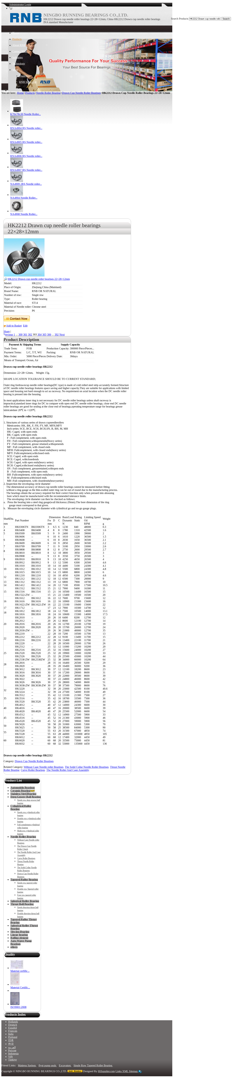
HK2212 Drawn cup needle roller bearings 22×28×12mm (39, 279)
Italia (10, 1034)
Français (12, 1030)
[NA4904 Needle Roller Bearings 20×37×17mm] (16, 194)
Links (118, 1071)
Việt (10, 1056)
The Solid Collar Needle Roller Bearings (87, 767)
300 (20, 334)
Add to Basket (14, 325)
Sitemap (133, 1071)
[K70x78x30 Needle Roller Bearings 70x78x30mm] (16, 111)
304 (40, 334)
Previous (8, 334)
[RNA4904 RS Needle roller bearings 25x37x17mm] (16, 125)
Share (7, 331)
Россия (12, 1050)
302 (30, 334)
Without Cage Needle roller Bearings (43, 767)
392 (57, 334)
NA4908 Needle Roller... (23, 214)
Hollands (13, 1021)
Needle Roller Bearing (48, 92)
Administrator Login (20, 4)
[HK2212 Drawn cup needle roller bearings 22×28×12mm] (24, 275)
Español (12, 1027)
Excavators (65, 1065)
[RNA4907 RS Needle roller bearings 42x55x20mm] (16, 167)
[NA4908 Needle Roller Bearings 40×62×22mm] (16, 211)
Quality (9, 954)
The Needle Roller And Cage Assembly (67, 770)
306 (49, 334)
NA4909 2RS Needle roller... (26, 184)
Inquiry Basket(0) (22, 8)
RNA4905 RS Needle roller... (26, 142)
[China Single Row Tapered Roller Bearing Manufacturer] (26, 23)
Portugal (12, 1037)
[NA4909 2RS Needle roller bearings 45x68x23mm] (16, 180)
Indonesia (13, 1053)
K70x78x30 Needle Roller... (25, 114)
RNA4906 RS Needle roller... (26, 156)
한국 (11, 1043)
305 (44, 334)
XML (125, 1071)
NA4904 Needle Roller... (23, 197)
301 (25, 334)
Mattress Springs (27, 1065)
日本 (11, 1040)
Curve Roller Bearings (33, 770)
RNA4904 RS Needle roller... (26, 128)
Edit (25, 325)
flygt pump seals (48, 1065)
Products (30, 92)
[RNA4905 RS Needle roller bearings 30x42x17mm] (16, 139)
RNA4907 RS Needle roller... (26, 170)
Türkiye (12, 1059)
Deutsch (12, 1024)
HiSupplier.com (106, 1071)
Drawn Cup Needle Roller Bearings (81, 92)
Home (20, 92)
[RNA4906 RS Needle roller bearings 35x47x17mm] (16, 153)
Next (62, 334)
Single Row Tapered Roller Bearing (93, 1065)
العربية (12, 1047)
